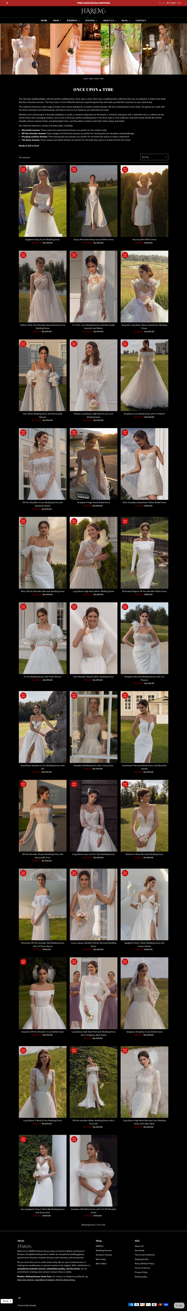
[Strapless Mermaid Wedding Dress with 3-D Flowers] (144, 638)
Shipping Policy (142, 1259)
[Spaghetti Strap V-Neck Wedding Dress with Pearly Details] (144, 904)
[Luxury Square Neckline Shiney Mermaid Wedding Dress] (93, 904)
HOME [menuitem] (44, 20)
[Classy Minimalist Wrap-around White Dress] (93, 201)
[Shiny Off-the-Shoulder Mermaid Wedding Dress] (43, 553)
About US (139, 1246)
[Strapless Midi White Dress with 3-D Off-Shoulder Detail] (93, 1171)
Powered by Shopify (27, 1305)
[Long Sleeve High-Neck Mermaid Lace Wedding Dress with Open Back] (144, 1082)
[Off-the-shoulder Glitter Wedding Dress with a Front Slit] (93, 1082)
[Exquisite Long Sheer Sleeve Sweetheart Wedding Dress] (144, 286)
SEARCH (99, 1246)
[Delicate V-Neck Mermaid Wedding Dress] (144, 816)
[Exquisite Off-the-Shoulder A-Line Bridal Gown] (43, 993)
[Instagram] (7, 3)
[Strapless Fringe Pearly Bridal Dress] (93, 464)
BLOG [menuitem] (125, 20)
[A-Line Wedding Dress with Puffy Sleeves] (43, 638)
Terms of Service (142, 1268)
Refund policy (141, 1276)
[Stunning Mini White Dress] (144, 201)
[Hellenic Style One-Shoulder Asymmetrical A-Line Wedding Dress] (43, 286)
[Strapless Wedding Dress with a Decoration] (93, 727)
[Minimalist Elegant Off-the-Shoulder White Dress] (144, 553)
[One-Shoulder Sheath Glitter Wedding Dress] (93, 638)
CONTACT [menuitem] (141, 20)
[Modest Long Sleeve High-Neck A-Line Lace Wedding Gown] (93, 375)
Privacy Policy (141, 1272)
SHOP (56, 20)
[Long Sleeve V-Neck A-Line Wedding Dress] (43, 1082)
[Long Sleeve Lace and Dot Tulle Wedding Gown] (93, 816)
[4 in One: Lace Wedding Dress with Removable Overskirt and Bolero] (93, 286)
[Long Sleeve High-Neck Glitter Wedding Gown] (93, 553)
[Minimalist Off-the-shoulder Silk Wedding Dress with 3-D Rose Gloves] (43, 904)
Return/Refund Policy (144, 1263)
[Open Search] (160, 3)
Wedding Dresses (104, 1250)
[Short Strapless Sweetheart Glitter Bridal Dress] (144, 464)
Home (85, 79)
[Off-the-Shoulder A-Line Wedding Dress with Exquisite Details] (43, 464)
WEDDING (72, 20)
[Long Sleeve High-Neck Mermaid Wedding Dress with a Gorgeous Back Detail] (93, 993)
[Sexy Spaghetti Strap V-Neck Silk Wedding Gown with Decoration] (43, 1171)
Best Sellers (101, 1263)
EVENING (90, 20)
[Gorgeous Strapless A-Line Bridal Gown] (144, 993)
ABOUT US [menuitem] (108, 20)
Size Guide (139, 1250)
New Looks (101, 1259)
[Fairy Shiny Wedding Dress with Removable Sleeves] (43, 375)
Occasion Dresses (104, 1254)
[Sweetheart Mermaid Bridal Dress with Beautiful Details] (144, 727)
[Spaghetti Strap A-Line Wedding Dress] (43, 201)
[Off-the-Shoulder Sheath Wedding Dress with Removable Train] (43, 816)
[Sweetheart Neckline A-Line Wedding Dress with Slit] (43, 727)
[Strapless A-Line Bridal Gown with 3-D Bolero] (144, 375)
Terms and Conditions (145, 1254)
